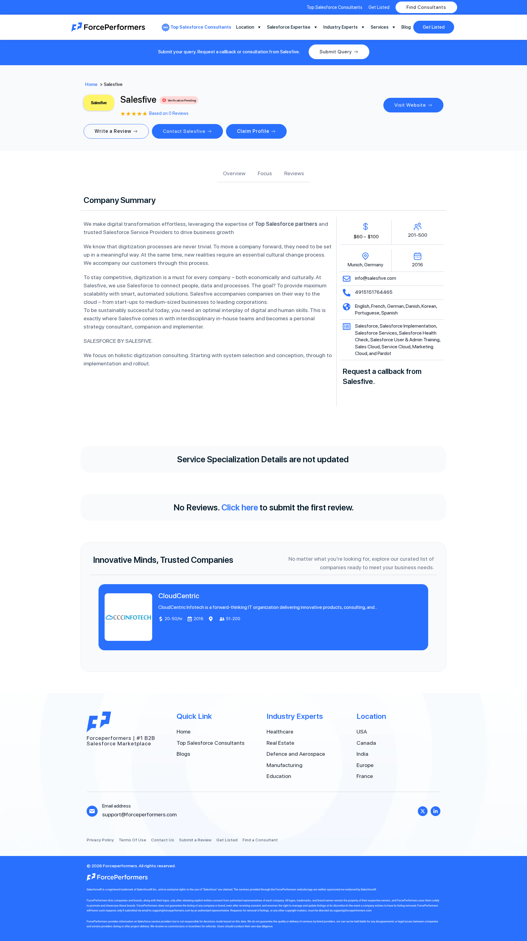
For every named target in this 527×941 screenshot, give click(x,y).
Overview (234, 173)
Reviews (294, 173)
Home (91, 84)
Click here (239, 507)
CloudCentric (179, 595)
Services (380, 27)
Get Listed (434, 27)
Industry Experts (340, 27)
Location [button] (245, 27)
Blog (406, 27)
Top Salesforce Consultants (200, 27)
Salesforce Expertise (288, 27)
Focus (265, 173)
